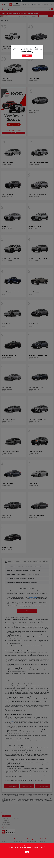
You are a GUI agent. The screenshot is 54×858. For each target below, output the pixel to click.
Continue (27, 55)
